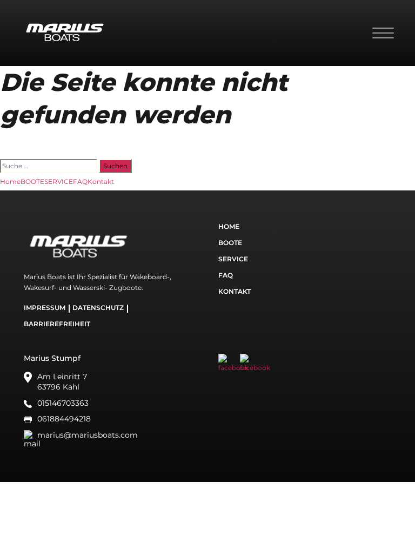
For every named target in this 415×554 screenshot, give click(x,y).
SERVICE (58, 181)
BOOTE (32, 181)
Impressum (44, 308)
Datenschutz (98, 308)
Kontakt (101, 181)
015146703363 (63, 403)
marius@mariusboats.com (87, 435)
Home (10, 181)
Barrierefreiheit (57, 324)
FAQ (80, 181)
